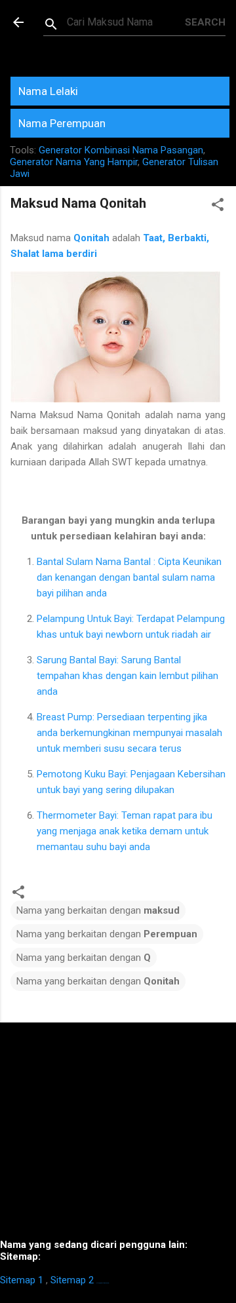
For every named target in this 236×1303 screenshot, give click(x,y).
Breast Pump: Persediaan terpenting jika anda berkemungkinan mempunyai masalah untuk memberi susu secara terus (129, 732)
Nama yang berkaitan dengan (98, 910)
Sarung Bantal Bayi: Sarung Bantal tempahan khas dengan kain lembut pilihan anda (127, 675)
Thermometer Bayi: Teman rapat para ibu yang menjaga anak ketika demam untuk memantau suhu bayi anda (124, 831)
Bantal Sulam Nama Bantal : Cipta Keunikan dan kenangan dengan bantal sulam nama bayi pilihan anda (129, 577)
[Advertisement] (118, 1136)
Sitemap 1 (21, 1280)
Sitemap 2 (72, 1280)
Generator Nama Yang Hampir (74, 162)
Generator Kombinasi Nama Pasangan (121, 150)
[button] (218, 207)
